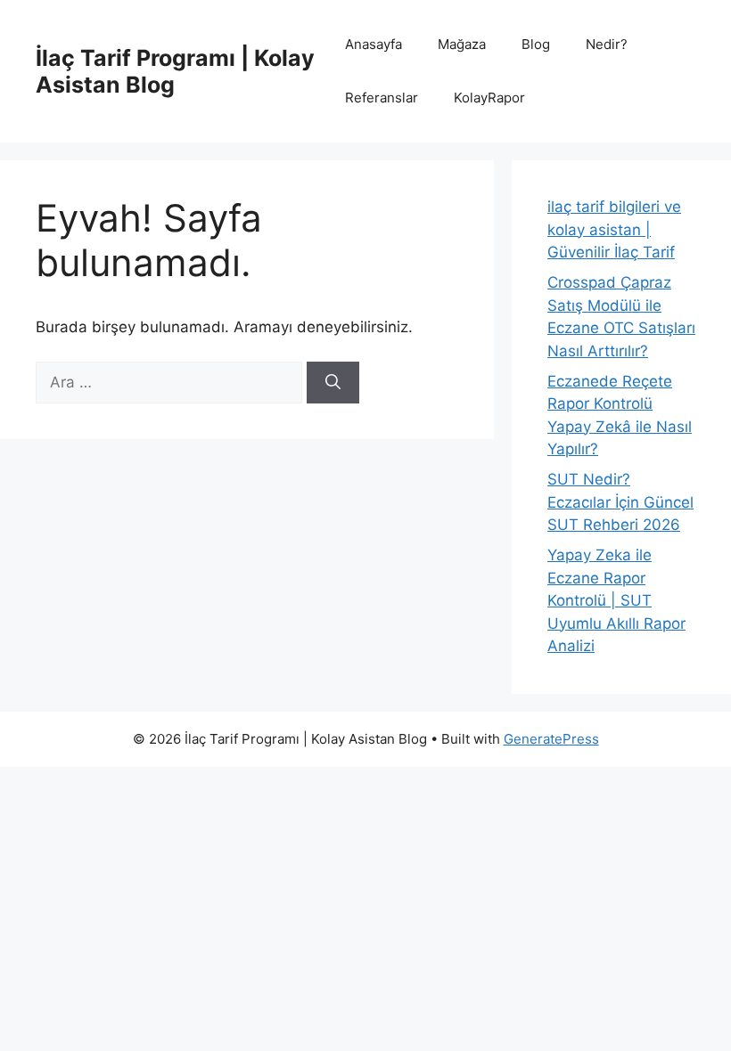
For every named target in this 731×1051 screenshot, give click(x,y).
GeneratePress (551, 738)
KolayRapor (489, 97)
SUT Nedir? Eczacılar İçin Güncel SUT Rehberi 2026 (620, 502)
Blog (536, 44)
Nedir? (607, 44)
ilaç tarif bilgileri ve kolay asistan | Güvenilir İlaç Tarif (614, 229)
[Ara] (333, 383)
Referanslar (381, 97)
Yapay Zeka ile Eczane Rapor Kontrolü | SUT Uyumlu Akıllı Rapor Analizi (616, 600)
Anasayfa (373, 44)
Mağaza (462, 44)
